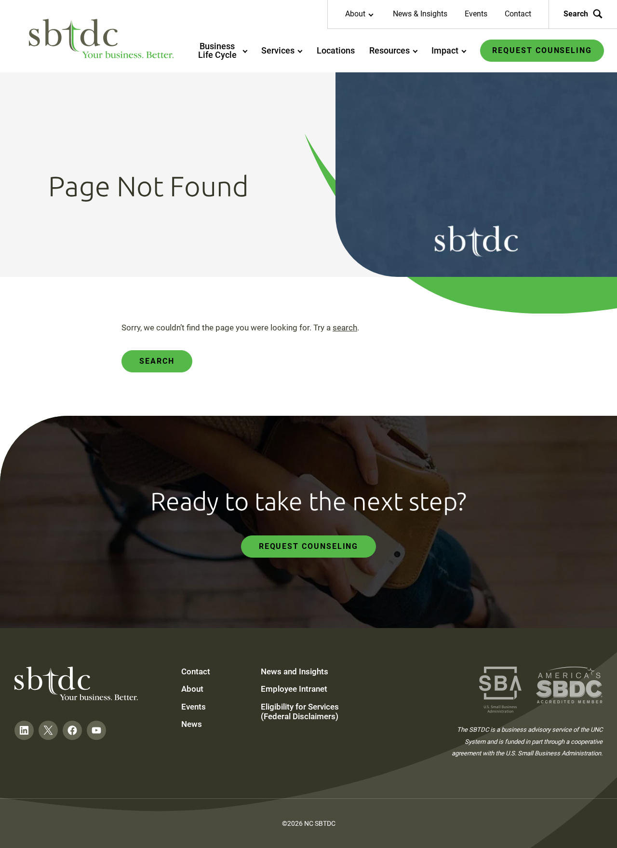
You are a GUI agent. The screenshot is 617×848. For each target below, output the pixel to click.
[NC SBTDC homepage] (101, 38)
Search (575, 13)
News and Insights (294, 671)
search (345, 327)
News (191, 724)
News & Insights (420, 13)
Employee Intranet (294, 689)
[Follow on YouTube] (96, 730)
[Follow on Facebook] (72, 730)
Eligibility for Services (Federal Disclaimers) (300, 711)
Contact (518, 13)
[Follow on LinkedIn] (24, 730)
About (192, 689)
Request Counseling (309, 546)
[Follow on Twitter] (48, 730)
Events (476, 13)
